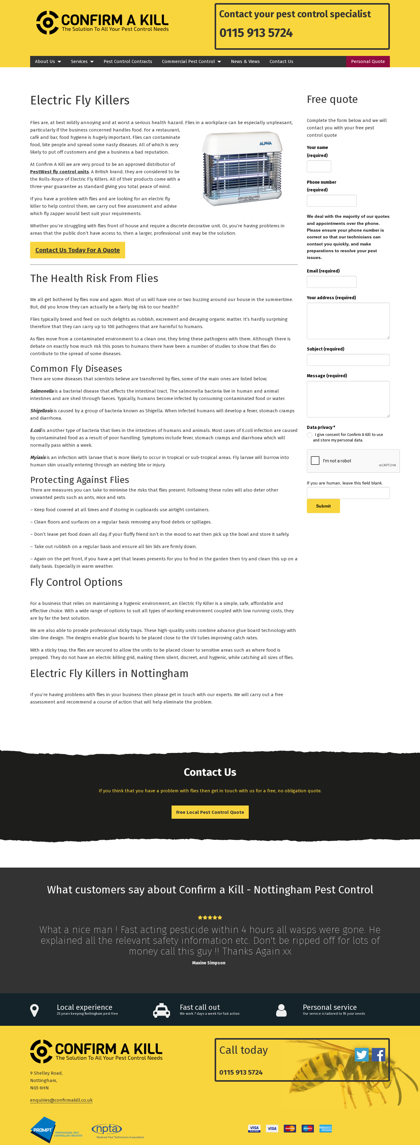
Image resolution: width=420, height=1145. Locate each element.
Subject (325, 349)
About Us (45, 61)
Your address (331, 297)
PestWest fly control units (59, 171)
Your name (317, 151)
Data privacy (321, 427)
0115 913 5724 (256, 32)
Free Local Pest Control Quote (210, 812)
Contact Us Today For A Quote (77, 250)
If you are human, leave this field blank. (345, 482)
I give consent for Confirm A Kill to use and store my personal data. (348, 437)
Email (323, 271)
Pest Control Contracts (128, 61)
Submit (323, 506)
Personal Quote (368, 61)
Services (79, 61)
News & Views (245, 61)
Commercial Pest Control (188, 61)
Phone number (321, 186)
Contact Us (281, 61)
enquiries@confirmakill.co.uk (61, 1100)
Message (327, 375)
